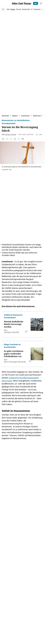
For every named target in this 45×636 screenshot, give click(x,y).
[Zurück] (3, 9)
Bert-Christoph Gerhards (15, 361)
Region (15, 115)
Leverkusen (25, 115)
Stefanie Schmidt (10, 134)
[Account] (41, 3)
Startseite (5, 115)
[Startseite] (21, 3)
